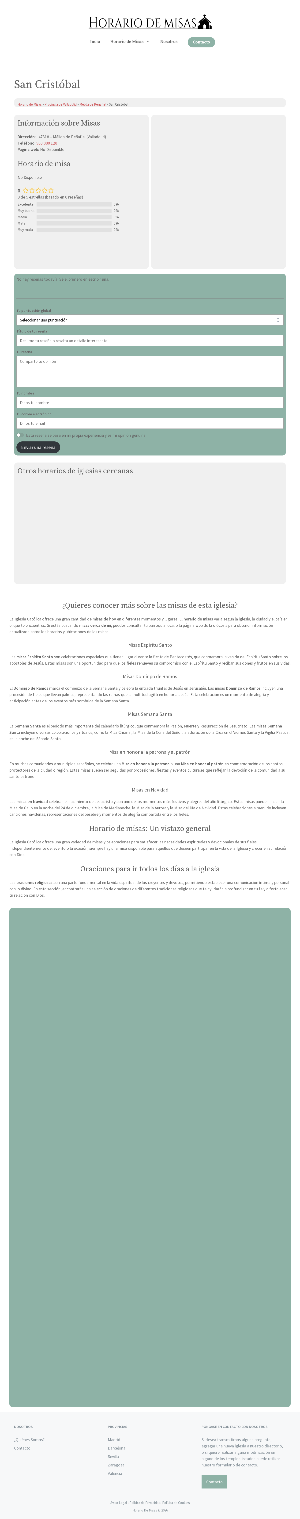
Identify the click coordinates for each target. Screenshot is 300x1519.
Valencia (115, 1473)
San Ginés (26, 487)
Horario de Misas (126, 41)
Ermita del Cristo (33, 564)
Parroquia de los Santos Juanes (46, 520)
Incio (95, 41)
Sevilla (113, 1456)
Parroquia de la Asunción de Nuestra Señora (57, 553)
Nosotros (168, 41)
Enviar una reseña (38, 447)
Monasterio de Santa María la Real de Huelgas (59, 542)
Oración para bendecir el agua (150, 1068)
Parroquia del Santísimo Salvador (47, 509)
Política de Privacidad (144, 1502)
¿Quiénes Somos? (29, 1439)
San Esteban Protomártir (40, 498)
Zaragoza (116, 1465)
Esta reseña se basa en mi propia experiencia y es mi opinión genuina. (86, 435)
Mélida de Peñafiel (93, 104)
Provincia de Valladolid (61, 104)
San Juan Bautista (34, 575)
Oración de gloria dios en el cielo (150, 1401)
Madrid (114, 1439)
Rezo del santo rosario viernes (150, 1235)
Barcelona (116, 1448)
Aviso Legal (118, 1502)
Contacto (201, 42)
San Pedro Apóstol (34, 531)
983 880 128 (46, 143)
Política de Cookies (176, 1502)
